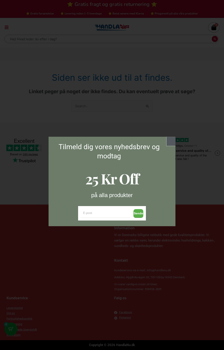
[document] (112, 175)
